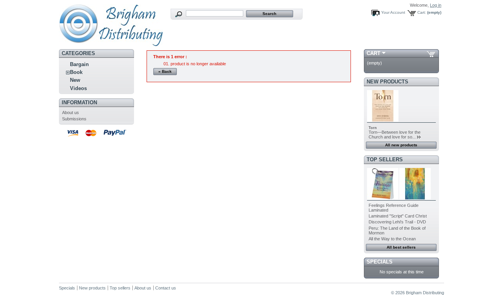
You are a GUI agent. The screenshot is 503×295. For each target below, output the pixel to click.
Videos (78, 88)
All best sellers (401, 247)
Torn (373, 128)
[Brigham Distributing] (111, 44)
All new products (401, 145)
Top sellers (385, 159)
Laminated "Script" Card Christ (398, 216)
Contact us (165, 288)
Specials (380, 262)
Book (76, 72)
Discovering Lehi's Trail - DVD (397, 221)
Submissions (74, 118)
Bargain (79, 64)
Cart (373, 53)
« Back (165, 71)
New (75, 80)
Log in (435, 5)
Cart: (421, 12)
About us (70, 112)
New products (387, 82)
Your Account (393, 12)
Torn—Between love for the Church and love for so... (394, 134)
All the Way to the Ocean (392, 238)
